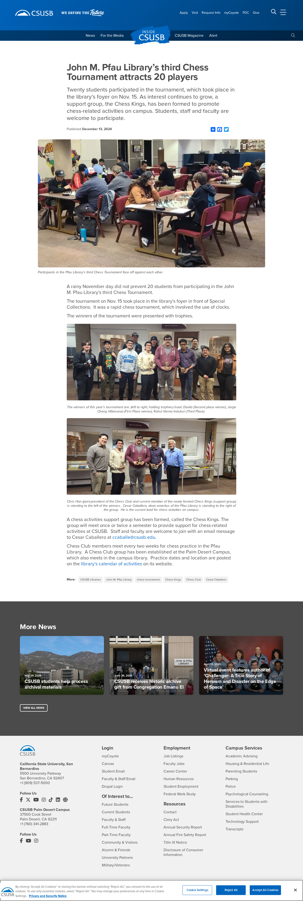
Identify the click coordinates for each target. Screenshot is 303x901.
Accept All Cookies (265, 890)
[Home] (34, 13)
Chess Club (193, 579)
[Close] (295, 890)
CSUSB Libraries (90, 579)
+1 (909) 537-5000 (35, 783)
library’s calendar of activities (111, 564)
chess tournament (148, 579)
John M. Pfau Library (119, 579)
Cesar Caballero (216, 579)
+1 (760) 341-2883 (34, 824)
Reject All (231, 890)
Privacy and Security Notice (48, 896)
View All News (33, 707)
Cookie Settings (197, 890)
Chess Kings (173, 579)
